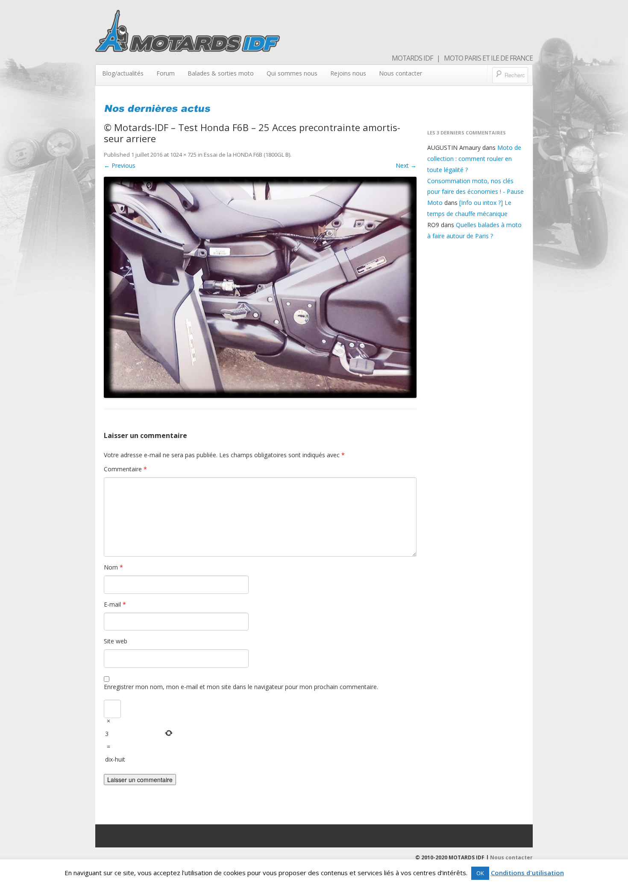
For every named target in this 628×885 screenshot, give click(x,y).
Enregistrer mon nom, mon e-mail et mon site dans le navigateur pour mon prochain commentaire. (241, 687)
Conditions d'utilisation (527, 872)
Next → (406, 165)
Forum (165, 73)
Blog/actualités (123, 73)
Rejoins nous (348, 73)
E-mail (115, 604)
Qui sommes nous (292, 73)
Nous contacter (400, 73)
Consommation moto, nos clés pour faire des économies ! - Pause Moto (475, 192)
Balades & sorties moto (221, 73)
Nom (113, 567)
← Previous (119, 165)
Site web (115, 641)
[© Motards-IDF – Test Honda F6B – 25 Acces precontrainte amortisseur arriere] (260, 287)
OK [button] (480, 873)
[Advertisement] (475, 384)
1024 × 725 (183, 154)
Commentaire (125, 469)
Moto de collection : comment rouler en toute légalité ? (474, 158)
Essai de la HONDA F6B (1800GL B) (247, 154)
